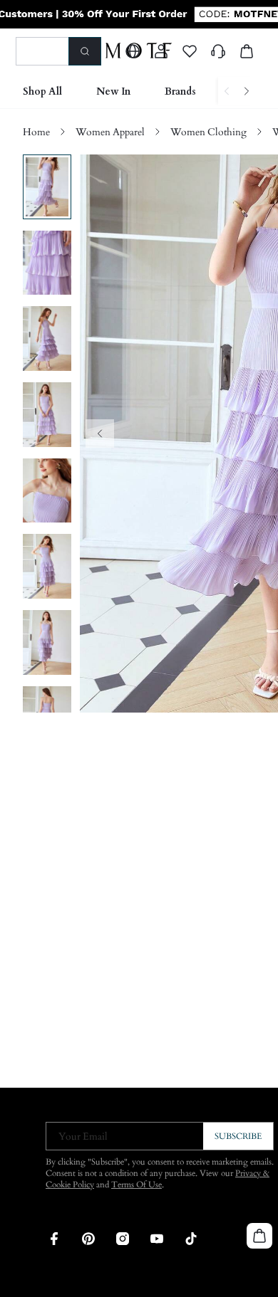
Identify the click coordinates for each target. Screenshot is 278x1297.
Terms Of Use (136, 1185)
